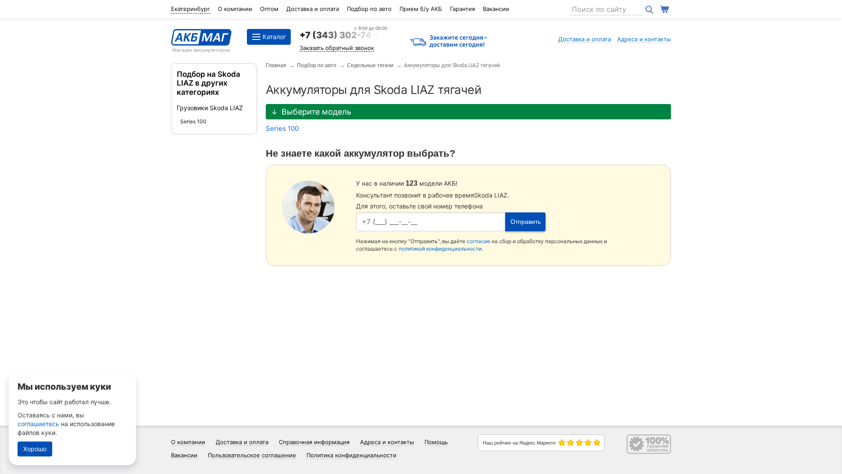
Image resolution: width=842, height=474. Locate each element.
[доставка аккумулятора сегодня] (449, 41)
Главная (276, 65)
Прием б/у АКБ (421, 8)
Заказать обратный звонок (337, 47)
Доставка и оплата (312, 8)
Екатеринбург (190, 8)
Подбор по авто (369, 8)
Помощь (436, 441)
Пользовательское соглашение (252, 455)
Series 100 (193, 121)
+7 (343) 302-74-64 (343, 35)
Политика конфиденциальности (351, 455)
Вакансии (496, 8)
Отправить (525, 221)
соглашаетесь (38, 423)
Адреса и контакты (644, 39)
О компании (235, 8)
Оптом (269, 8)
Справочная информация (314, 441)
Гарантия (462, 8)
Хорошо (34, 448)
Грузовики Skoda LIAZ (210, 107)
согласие (478, 241)
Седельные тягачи (370, 65)
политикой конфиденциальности (440, 248)
